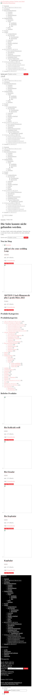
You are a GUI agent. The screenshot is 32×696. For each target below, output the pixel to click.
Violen (9, 21)
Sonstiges (10, 29)
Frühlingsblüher (8, 18)
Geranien (10, 12)
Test (5, 382)
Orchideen (7, 9)
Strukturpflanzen (12, 15)
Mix (12, 26)
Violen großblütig (15, 363)
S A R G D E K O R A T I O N (16, 65)
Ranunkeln (10, 20)
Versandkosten (11, 260)
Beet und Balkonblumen (10, 343)
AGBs (6, 650)
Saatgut (10, 41)
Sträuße (6, 379)
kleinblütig (14, 24)
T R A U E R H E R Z (14, 66)
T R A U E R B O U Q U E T (16, 68)
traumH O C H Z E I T (10, 71)
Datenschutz (7, 651)
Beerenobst (14, 38)
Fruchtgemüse (15, 37)
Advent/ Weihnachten (13, 58)
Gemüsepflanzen (12, 34)
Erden (9, 46)
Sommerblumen (12, 346)
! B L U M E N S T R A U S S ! (13, 7)
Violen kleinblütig (16, 365)
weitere (6, 32)
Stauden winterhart (13, 43)
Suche (26, 74)
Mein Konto (7, 687)
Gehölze (10, 44)
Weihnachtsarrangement (14, 55)
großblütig (13, 23)
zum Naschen (11, 35)
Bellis (9, 27)
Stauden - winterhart (9, 377)
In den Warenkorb (9, 263)
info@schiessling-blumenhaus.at (13, 682)
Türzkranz (10, 54)
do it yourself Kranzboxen (15, 51)
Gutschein (10, 40)
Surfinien (10, 13)
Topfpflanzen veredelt (17, 60)
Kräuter (6, 30)
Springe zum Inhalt (19, 1)
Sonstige (10, 17)
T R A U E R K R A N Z (14, 63)
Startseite (6, 6)
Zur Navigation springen (7, 1)
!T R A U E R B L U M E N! (12, 62)
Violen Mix (14, 366)
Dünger (10, 48)
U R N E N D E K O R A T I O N (17, 69)
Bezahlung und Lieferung (11, 653)
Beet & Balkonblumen (10, 10)
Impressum (7, 656)
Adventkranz (11, 52)
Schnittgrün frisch (12, 57)
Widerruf (6, 654)
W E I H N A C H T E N (11, 49)
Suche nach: (4, 74)
